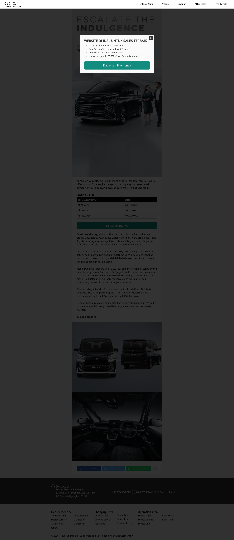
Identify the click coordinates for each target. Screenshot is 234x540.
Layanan (181, 3)
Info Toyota (221, 3)
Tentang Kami (145, 3)
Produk (165, 3)
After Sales (200, 3)
